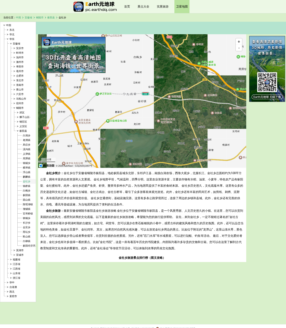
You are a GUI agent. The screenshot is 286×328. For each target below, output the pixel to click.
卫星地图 (182, 6)
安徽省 (28, 17)
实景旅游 (163, 6)
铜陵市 (40, 17)
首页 (127, 6)
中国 (18, 17)
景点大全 (143, 6)
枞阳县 (51, 17)
